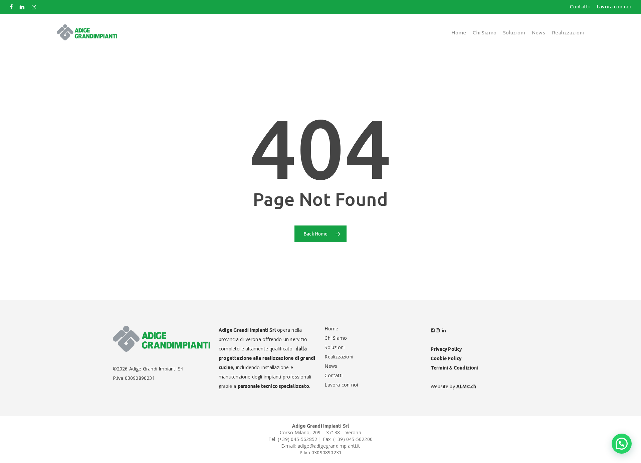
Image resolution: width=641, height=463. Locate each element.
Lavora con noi (341, 384)
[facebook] (11, 7)
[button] (622, 444)
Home (331, 328)
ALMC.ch (466, 386)
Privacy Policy (446, 349)
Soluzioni (335, 347)
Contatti (334, 375)
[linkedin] (22, 7)
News (331, 366)
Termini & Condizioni (454, 367)
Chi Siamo (336, 338)
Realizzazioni (339, 356)
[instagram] (34, 7)
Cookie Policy (446, 358)
